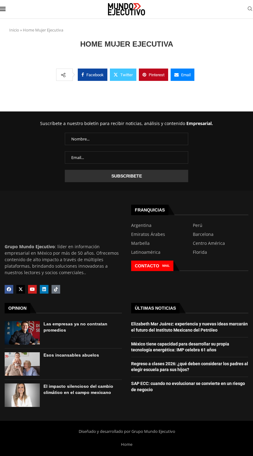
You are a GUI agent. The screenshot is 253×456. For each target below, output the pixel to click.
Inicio (14, 30)
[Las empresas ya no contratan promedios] (22, 333)
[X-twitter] (20, 289)
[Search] (250, 9)
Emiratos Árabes (148, 234)
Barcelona (203, 234)
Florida (200, 252)
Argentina (141, 225)
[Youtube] (32, 289)
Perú (197, 225)
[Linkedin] (44, 289)
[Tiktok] (56, 289)
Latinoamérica (145, 252)
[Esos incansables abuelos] (22, 364)
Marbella (140, 243)
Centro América (209, 243)
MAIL (166, 265)
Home (126, 444)
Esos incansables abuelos (71, 355)
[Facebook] (9, 289)
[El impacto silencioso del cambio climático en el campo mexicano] (22, 395)
